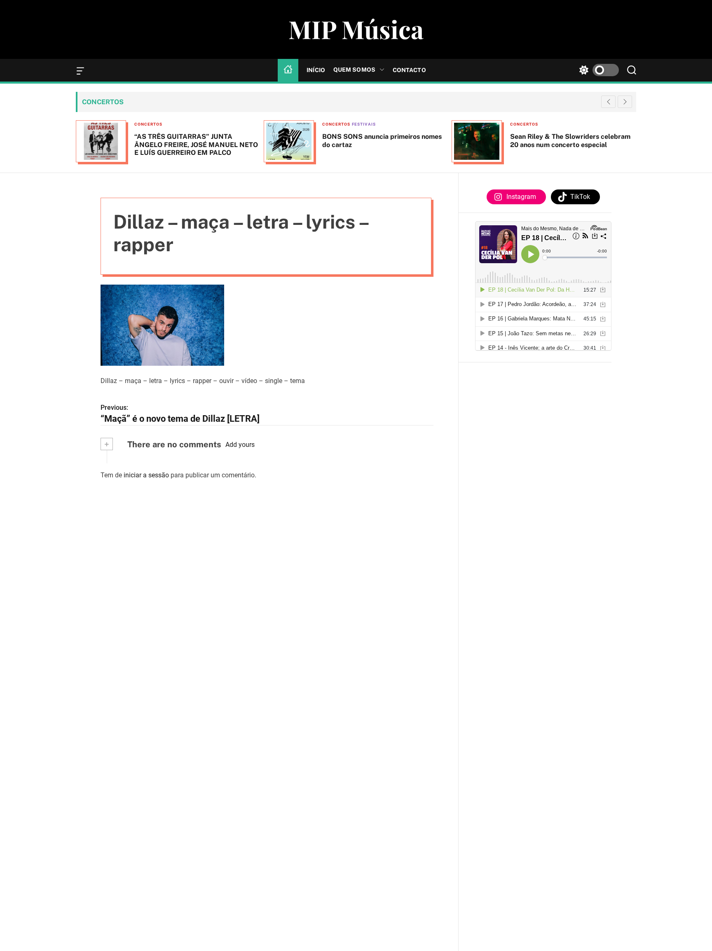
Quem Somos (354, 69)
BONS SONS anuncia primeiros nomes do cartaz (382, 140)
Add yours (240, 445)
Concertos (148, 124)
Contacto (409, 70)
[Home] (288, 70)
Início (316, 70)
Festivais (364, 124)
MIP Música (356, 28)
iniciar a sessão (146, 475)
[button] (625, 102)
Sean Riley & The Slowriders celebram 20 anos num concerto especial (570, 140)
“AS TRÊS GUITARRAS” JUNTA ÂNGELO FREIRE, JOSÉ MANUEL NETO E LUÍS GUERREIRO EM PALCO (196, 144)
